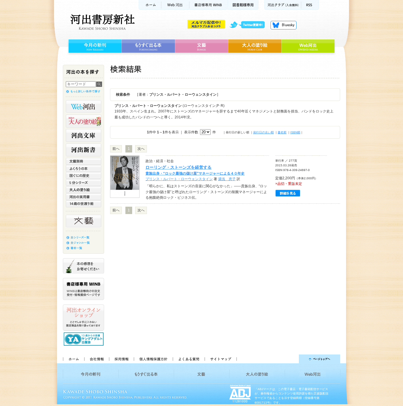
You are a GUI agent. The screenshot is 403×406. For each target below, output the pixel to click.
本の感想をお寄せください (83, 266)
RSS (310, 5)
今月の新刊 (94, 46)
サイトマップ (220, 358)
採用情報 (121, 358)
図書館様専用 (243, 5)
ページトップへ (291, 358)
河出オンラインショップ (83, 317)
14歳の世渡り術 (83, 203)
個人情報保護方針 (153, 358)
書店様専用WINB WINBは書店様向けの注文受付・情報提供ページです (83, 289)
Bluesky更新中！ (283, 25)
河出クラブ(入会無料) (282, 5)
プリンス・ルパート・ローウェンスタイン (179, 179)
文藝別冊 (83, 161)
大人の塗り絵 (254, 46)
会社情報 (96, 358)
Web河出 (175, 5)
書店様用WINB (208, 5)
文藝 (201, 46)
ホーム (150, 5)
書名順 (282, 132)
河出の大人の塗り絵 (83, 121)
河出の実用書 (83, 196)
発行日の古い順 (263, 132)
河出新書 (83, 149)
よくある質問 (188, 358)
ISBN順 (295, 132)
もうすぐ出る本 (148, 46)
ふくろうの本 (83, 168)
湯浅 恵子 (227, 179)
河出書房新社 (101, 22)
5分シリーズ (83, 182)
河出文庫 (83, 135)
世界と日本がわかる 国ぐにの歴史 (83, 175)
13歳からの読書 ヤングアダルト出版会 (84, 339)
